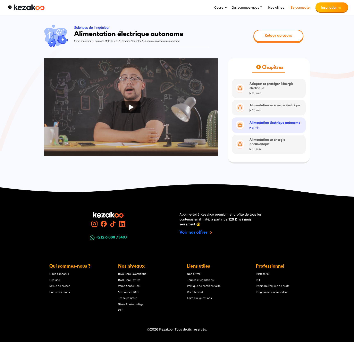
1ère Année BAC (128, 291)
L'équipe (54, 279)
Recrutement (195, 291)
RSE (258, 279)
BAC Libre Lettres (129, 279)
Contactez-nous (59, 291)
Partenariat (263, 273)
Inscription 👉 (331, 7)
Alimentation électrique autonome (161, 41)
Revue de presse (59, 285)
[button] (10, 7)
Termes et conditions (200, 279)
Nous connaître (59, 273)
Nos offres (276, 7)
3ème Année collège (130, 303)
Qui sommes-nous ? (246, 7)
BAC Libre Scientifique (132, 273)
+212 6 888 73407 (111, 238)
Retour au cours (278, 36)
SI (117, 41)
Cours (218, 7)
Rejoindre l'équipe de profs (272, 285)
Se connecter (300, 7)
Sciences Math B (103, 41)
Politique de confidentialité (203, 285)
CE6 (120, 309)
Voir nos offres (194, 232)
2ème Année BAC (129, 285)
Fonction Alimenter (131, 41)
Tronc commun (127, 297)
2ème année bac (82, 41)
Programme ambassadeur (272, 291)
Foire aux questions (199, 297)
